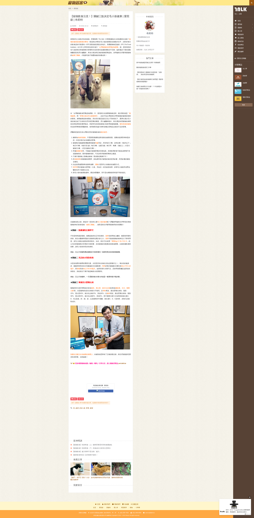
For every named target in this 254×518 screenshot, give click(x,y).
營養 (87, 408)
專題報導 (124, 507)
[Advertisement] (86, 424)
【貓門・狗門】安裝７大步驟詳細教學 (79, 478)
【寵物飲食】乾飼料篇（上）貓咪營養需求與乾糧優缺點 (92, 445)
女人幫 (245, 68)
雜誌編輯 (241, 51)
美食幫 (245, 76)
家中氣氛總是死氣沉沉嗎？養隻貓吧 (148, 62)
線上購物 (241, 38)
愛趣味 (108, 507)
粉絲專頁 (241, 45)
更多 (243, 105)
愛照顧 (76, 8)
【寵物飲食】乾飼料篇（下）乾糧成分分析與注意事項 (91, 448)
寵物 (91, 408)
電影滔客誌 (246, 97)
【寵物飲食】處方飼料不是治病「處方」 (86, 451)
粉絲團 (126, 504)
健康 (77, 408)
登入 (236, 14)
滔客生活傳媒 (241, 58)
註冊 (240, 14)
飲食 (81, 408)
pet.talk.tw (122, 363)
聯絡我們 (117, 504)
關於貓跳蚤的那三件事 (143, 67)
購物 (131, 507)
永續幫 (245, 83)
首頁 (69, 8)
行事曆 (138, 507)
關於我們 (107, 504)
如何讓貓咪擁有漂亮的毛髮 (100, 477)
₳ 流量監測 (134, 504)
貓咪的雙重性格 (117, 477)
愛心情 (116, 507)
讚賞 (74, 29)
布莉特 (74, 26)
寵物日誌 (241, 41)
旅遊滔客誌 (246, 90)
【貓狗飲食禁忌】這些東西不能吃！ (85, 455)
